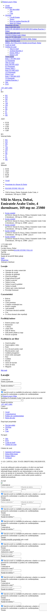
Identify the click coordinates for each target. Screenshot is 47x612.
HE (6, 115)
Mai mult (4, 370)
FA (6, 101)
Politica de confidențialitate (14, 416)
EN (6, 97)
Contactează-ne (10, 414)
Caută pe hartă (10, 442)
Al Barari (8, 458)
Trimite (3, 390)
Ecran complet (10, 213)
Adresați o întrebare (7, 262)
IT (6, 111)
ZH (6, 105)
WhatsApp (4, 260)
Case (7, 431)
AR (6, 103)
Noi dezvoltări (10, 425)
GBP (7, 130)
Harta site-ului (10, 418)
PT (6, 113)
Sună (2, 258)
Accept (3, 481)
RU (6, 95)
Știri (6, 439)
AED (7, 125)
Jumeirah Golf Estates (12, 452)
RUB (7, 128)
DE (6, 99)
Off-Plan (8, 427)
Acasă (7, 412)
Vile (6, 429)
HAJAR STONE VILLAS (23, 250)
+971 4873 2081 (6, 88)
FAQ (7, 440)
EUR (7, 123)
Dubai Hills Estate (11, 454)
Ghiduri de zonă (10, 444)
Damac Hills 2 (10, 456)
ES (6, 107)
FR (6, 109)
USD (7, 126)
